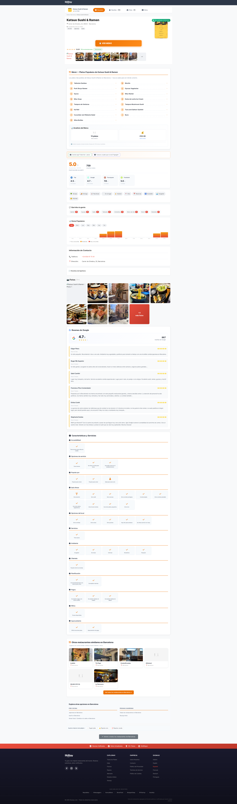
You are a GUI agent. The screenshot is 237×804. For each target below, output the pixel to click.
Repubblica (86, 792)
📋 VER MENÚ (105, 43)
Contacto (133, 763)
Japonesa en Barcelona (75, 712)
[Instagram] (71, 768)
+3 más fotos (139, 314)
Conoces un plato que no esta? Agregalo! (107, 154)
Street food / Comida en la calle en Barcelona (82, 718)
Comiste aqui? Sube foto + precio (81, 154)
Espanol (155, 766)
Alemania (109, 773)
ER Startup (142, 792)
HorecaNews (109, 792)
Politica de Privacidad (136, 766)
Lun (83, 225)
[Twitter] (76, 768)
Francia (109, 766)
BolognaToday (131, 792)
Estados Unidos (111, 777)
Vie (104, 225)
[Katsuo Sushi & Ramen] (71, 57)
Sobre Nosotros (134, 759)
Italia (108, 763)
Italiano (155, 759)
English (155, 763)
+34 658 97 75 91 (88, 257)
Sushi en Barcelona (74, 715)
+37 (142, 56)
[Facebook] (67, 768)
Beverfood (120, 792)
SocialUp (151, 792)
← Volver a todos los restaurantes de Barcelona (118, 737)
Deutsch (155, 773)
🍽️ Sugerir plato (91, 728)
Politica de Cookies (135, 773)
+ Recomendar (97, 49)
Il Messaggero (97, 792)
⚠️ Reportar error (103, 728)
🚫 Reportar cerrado (117, 728)
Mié (94, 225)
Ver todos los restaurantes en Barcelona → (118, 692)
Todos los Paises (112, 759)
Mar (88, 225)
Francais (155, 770)
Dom (77, 225)
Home (68, 14)
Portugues (156, 777)
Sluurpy (109, 780)
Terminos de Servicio (136, 770)
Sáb (71, 225)
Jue (99, 225)
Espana (109, 770)
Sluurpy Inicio (123, 715)
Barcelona (73, 14)
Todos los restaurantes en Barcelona (130, 712)
